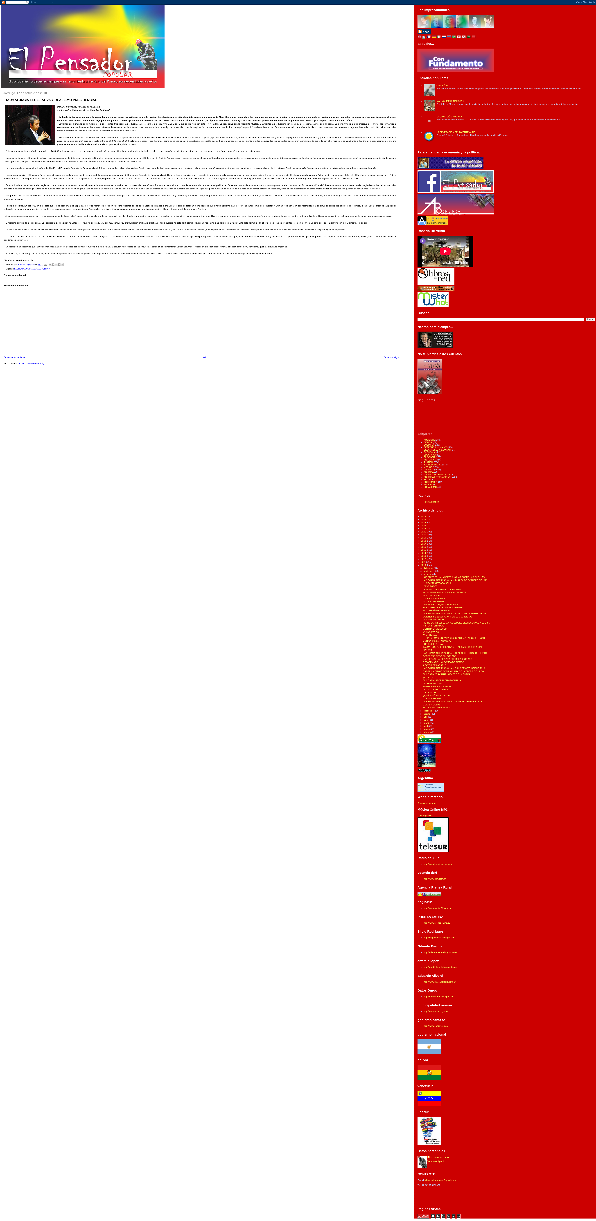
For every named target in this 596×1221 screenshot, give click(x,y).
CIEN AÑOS (442, 85)
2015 (424, 550)
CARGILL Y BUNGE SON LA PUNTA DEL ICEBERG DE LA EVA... (454, 671)
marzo (427, 729)
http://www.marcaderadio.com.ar (440, 982)
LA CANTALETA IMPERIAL (436, 689)
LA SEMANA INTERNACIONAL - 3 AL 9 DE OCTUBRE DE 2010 (454, 668)
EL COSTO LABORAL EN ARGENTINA (442, 680)
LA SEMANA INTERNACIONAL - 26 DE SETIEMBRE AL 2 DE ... (454, 701)
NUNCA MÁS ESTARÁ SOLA (437, 583)
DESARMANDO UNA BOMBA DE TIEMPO (443, 662)
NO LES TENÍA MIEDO (434, 601)
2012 (424, 559)
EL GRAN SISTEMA (432, 683)
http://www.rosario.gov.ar (436, 1011)
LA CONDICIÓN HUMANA (449, 116)
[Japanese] (459, 37)
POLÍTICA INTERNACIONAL (438, 477)
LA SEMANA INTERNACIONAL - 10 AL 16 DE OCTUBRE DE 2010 (455, 653)
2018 (424, 541)
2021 (424, 531)
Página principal (431, 502)
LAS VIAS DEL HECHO (434, 619)
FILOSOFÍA (429, 457)
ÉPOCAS (427, 650)
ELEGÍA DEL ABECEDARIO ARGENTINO (443, 607)
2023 (424, 525)
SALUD (427, 479)
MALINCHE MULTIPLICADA (450, 101)
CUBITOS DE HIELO (433, 698)
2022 (424, 528)
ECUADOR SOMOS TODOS (437, 707)
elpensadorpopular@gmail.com (440, 1180)
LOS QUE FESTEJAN (433, 644)
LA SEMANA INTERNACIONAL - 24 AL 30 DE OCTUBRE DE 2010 (455, 580)
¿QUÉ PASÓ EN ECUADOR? (437, 695)
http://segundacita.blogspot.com (439, 937)
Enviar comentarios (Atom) (31, 363)
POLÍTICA (429, 472)
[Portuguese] (454, 37)
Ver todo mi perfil (435, 1161)
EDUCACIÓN (430, 454)
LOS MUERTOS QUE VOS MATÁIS (440, 604)
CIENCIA (428, 442)
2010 (424, 565)
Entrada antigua (392, 357)
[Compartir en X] (56, 264)
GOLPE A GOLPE (431, 704)
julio (426, 717)
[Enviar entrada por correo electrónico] (45, 264)
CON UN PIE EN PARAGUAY (437, 641)
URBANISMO (430, 487)
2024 (424, 522)
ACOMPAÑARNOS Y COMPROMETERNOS (444, 592)
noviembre (429, 571)
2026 (424, 516)
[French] (429, 37)
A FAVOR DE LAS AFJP (434, 665)
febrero (427, 732)
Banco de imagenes (427, 803)
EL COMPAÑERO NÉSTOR (436, 610)
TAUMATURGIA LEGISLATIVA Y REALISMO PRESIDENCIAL (452, 647)
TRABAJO (429, 484)
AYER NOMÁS (430, 635)
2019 (424, 537)
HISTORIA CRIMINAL (433, 625)
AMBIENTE (429, 440)
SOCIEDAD (429, 482)
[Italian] (439, 37)
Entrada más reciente (14, 357)
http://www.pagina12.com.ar (437, 908)
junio (426, 720)
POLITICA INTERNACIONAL (438, 474)
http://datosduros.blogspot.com (439, 996)
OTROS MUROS (431, 632)
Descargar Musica (426, 815)
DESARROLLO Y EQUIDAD (437, 450)
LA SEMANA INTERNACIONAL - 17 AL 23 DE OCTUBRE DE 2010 (455, 613)
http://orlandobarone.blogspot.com (441, 952)
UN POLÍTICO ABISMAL (435, 598)
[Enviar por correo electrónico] (50, 264)
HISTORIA (429, 459)
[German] (434, 37)
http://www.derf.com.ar (435, 879)
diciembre (429, 568)
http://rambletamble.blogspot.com (440, 967)
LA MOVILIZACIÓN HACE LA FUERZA (442, 589)
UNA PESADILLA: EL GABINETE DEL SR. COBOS (447, 659)
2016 (424, 547)
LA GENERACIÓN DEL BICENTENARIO (455, 132)
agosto (427, 714)
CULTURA (429, 445)
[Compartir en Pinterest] (62, 264)
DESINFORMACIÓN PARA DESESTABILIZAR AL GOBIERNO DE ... (456, 638)
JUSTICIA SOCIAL (33, 269)
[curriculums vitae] (424, 37)
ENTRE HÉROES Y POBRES (437, 686)
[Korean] (464, 37)
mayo (427, 723)
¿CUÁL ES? (429, 677)
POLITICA (46, 269)
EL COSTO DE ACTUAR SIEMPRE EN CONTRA (446, 674)
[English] (420, 37)
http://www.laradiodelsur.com (438, 864)
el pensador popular (440, 1157)
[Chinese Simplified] (474, 37)
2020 (424, 534)
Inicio (204, 357)
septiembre (429, 710)
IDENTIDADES (430, 586)
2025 (424, 519)
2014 (424, 553)
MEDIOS (428, 467)
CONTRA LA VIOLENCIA (435, 629)
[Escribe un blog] (53, 264)
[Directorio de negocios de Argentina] (433, 306)
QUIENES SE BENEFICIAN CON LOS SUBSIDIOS (447, 616)
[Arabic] (469, 37)
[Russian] (449, 37)
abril (426, 726)
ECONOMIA (19, 269)
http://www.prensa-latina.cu (437, 923)
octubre (428, 574)
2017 (424, 544)
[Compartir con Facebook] (59, 264)
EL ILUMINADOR (431, 595)
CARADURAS (429, 692)
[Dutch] (444, 37)
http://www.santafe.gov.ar (436, 1026)
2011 (423, 562)
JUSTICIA (428, 462)
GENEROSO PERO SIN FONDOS (439, 656)
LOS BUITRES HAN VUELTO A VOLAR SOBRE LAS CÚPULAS (454, 577)
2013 (424, 556)
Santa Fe (428, 790)
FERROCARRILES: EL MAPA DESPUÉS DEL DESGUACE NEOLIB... (456, 623)
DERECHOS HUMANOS (435, 447)
